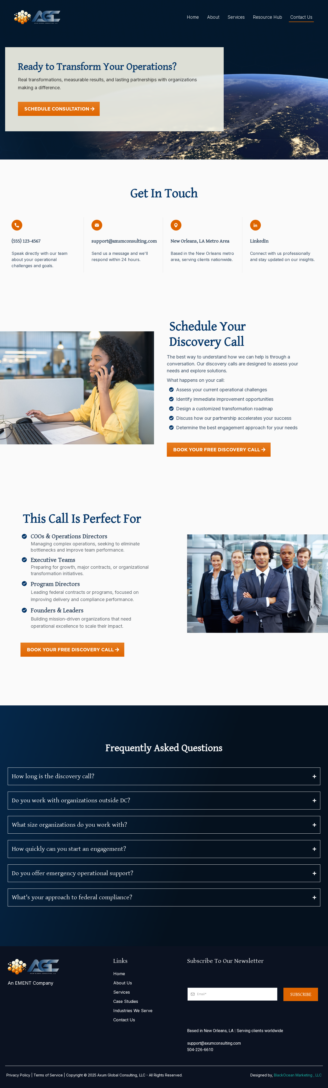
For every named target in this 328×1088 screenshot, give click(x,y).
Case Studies (125, 1001)
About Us (122, 982)
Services (121, 992)
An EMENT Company (30, 983)
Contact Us (124, 1019)
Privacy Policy (18, 1075)
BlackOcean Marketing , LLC (298, 1075)
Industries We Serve (132, 1010)
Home (119, 973)
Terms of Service (48, 1075)
